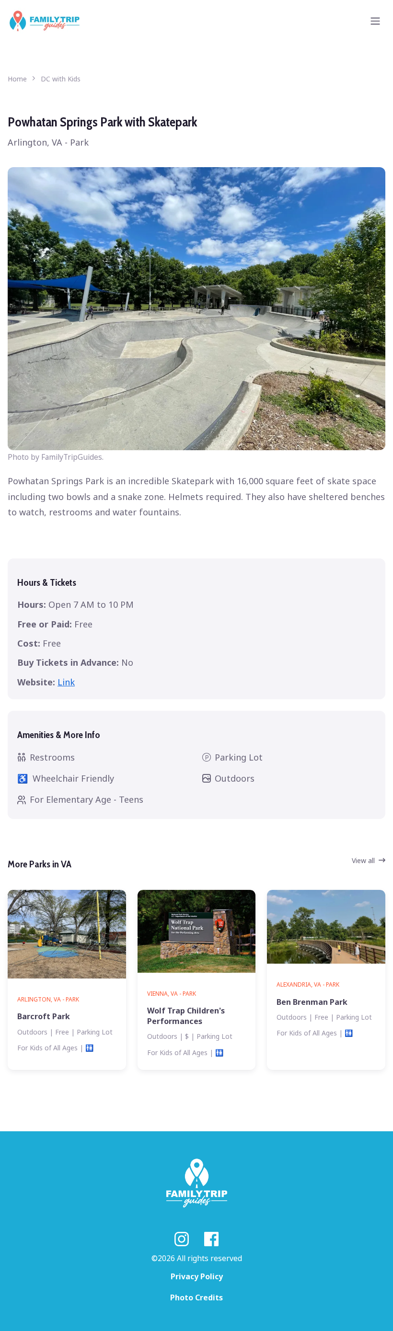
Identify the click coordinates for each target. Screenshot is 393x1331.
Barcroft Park (43, 1016)
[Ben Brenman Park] (326, 927)
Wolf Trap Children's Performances (186, 1015)
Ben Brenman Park (312, 1002)
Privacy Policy (197, 1276)
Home (17, 78)
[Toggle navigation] (375, 21)
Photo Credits (196, 1297)
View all (363, 860)
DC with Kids (61, 78)
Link (66, 682)
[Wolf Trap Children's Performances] (197, 931)
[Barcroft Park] (67, 934)
